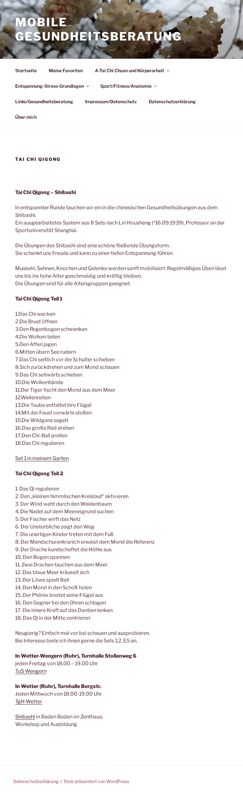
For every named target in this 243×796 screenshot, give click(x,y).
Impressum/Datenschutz (111, 101)
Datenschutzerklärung (172, 101)
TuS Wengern (31, 671)
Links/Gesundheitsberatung (44, 101)
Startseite (26, 70)
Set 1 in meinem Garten (42, 458)
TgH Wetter (28, 701)
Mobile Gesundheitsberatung (98, 29)
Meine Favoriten (66, 70)
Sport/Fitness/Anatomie (126, 86)
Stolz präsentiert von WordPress (96, 781)
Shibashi (25, 717)
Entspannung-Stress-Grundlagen (49, 86)
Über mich (26, 117)
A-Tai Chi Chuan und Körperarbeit (129, 70)
